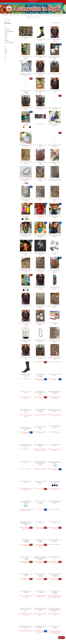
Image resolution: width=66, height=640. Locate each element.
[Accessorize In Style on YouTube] (4, 3)
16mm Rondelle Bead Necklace (40, 100)
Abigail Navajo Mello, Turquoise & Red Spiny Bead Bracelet (40, 384)
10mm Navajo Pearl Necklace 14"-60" (55, 32)
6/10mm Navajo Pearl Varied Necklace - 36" (40, 298)
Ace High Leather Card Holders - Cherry (40, 419)
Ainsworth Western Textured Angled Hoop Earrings (55, 494)
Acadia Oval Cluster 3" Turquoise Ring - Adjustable (26, 420)
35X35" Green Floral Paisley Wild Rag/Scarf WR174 (26, 227)
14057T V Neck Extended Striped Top (26, 83)
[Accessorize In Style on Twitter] (1, 3)
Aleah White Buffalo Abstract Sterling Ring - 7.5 (40, 619)
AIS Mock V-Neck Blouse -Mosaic (40, 567)
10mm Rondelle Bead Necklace (40, 49)
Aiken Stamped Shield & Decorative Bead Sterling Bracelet (26, 494)
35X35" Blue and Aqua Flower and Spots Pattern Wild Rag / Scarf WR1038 (40, 227)
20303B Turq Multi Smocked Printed (40, 137)
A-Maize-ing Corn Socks (26, 384)
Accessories (46, 14)
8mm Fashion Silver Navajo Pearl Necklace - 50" (26, 333)
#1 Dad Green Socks (40, 32)
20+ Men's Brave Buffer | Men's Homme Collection (26, 137)
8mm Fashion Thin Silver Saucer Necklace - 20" (55, 333)
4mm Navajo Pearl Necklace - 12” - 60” (40, 280)
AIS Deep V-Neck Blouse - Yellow (26, 549)
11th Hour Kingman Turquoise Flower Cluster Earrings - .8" (55, 49)
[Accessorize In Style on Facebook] (3, 3)
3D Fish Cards (55, 245)
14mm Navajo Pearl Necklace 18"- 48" (55, 83)
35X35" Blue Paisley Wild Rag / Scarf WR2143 (55, 209)
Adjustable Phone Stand (26, 454)
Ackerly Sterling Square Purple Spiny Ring (40, 437)
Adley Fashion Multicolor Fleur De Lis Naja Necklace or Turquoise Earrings (40, 454)
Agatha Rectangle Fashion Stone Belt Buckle (55, 474)
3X (5, 60)
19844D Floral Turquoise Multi (55, 100)
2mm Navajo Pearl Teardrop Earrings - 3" (55, 155)
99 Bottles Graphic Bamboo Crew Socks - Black (26, 367)
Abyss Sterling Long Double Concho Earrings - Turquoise (55, 402)
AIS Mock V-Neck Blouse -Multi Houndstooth (55, 567)
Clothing (31, 14)
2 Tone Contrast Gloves (40, 117)
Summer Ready (6, 14)
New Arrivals (24, 14)
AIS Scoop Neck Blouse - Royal (40, 584)
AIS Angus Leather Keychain (55, 514)
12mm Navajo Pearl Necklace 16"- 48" (40, 66)
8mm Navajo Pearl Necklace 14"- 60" (26, 350)
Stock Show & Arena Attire (56, 14)
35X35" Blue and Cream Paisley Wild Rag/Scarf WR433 (55, 227)
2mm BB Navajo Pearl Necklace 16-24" (26, 155)
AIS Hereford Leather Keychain (55, 549)
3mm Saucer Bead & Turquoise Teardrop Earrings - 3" (26, 262)
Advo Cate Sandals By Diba (26, 474)
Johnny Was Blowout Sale (15, 14)
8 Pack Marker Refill (55, 315)
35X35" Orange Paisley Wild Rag (26, 245)
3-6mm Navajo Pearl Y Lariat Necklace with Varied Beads (55, 172)
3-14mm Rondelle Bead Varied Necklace (40, 172)
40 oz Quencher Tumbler (26, 280)
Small (6, 49)
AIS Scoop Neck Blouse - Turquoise (55, 584)
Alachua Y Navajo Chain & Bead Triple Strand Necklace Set (26, 601)
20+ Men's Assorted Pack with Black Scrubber (55, 117)
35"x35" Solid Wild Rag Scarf (40, 209)
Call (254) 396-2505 (16, 3)
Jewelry (36, 14)
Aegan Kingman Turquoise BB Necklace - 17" (40, 474)
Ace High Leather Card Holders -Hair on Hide (55, 419)
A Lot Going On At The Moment (55, 367)
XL (5, 54)
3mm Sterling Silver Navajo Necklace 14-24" (40, 262)
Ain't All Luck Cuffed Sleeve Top (40, 494)
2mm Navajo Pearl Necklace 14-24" (40, 155)
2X (5, 58)
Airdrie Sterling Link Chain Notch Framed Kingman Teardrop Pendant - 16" (26, 514)
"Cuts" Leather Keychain (26, 31)
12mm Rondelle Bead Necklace (55, 66)
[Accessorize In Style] (33, 9)
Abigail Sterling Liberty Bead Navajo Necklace (55, 384)
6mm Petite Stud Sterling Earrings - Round (40, 315)
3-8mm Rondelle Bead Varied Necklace (55, 191)
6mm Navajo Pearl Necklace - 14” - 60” (26, 315)
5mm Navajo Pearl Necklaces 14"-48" (26, 298)
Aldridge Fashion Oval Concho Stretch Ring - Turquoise (26, 619)
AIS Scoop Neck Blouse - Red (26, 584)
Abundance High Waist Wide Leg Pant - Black (40, 402)
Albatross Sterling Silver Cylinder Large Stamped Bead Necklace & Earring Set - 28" (55, 601)
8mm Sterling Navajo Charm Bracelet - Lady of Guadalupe (55, 350)
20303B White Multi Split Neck (55, 137)
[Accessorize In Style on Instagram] (8, 3)
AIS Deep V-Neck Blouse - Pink (55, 532)
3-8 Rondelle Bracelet (40, 191)
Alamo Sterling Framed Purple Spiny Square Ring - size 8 (40, 601)
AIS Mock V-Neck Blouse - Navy (26, 567)
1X (5, 56)
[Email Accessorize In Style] (11, 3)
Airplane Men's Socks (40, 514)
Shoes (41, 14)
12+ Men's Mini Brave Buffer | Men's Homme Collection (26, 66)
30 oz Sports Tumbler (26, 209)
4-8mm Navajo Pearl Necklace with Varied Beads (55, 262)
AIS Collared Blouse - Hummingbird (26, 532)
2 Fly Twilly (26, 117)
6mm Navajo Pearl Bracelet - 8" (55, 298)
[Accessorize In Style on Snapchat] (9, 3)
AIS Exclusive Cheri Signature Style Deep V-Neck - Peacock (40, 549)
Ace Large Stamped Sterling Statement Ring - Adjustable (26, 437)
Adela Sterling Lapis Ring (55, 437)
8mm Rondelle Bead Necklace (40, 350)
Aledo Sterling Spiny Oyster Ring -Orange (55, 619)
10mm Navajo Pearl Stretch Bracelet (26, 49)
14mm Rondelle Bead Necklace (26, 100)
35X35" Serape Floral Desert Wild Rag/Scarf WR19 (40, 245)
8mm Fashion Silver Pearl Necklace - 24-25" (40, 333)
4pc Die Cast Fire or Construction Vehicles (55, 280)
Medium (6, 51)
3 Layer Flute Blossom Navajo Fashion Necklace (26, 172)
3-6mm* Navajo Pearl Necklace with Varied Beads (26, 191)
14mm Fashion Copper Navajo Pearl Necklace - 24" (40, 83)
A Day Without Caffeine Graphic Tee (40, 367)
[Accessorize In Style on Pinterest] (6, 3)
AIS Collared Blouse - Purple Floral (40, 532)
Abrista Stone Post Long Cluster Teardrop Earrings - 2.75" (26, 402)
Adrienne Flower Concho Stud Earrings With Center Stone (55, 454)
